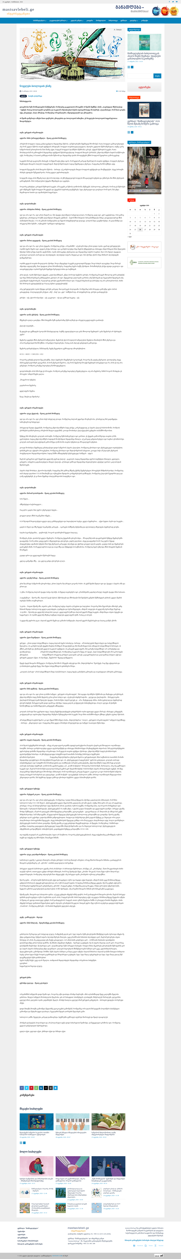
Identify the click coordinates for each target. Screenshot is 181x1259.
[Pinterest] (31, 1088)
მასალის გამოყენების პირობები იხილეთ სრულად (144, 1240)
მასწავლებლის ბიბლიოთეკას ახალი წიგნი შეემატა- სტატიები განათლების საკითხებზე (144, 56)
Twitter (151, 1245)
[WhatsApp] (36, 1088)
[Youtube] (176, 2)
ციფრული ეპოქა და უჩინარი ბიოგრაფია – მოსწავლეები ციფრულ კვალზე (113, 1191)
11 (135, 221)
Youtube (161, 1245)
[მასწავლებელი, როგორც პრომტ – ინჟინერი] (25, 1193)
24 (130, 229)
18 (135, 225)
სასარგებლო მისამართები (28, 1241)
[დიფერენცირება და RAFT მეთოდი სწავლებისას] (97, 1208)
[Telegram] (55, 1088)
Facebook (140, 1245)
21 (150, 225)
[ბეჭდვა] (51, 1088)
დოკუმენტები (23, 1238)
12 (140, 221)
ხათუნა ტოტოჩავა (35, 96)
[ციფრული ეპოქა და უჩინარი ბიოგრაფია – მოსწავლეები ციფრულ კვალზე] (97, 1193)
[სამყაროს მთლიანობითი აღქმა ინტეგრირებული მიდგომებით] (108, 1121)
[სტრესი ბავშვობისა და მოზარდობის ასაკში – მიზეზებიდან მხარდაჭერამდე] (37, 1166)
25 (135, 229)
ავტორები (21, 1234)
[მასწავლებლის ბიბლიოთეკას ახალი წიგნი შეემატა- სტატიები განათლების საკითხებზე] (144, 42)
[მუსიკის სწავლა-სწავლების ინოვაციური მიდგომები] (72, 1121)
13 (145, 221)
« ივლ (129, 237)
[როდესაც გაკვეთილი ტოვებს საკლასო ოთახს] (61, 1208)
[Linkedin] (41, 1088)
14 (150, 221)
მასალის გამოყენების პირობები (30, 1244)
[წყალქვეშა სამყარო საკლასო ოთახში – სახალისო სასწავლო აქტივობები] (37, 1121)
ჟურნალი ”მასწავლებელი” (28, 1228)
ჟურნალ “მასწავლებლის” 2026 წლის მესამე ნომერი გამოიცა (143, 122)
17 (130, 225)
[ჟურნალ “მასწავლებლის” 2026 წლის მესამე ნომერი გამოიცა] (144, 110)
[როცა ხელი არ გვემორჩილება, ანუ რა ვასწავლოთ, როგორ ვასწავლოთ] (72, 1166)
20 (145, 225)
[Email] (46, 1088)
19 (140, 225)
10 (130, 221)
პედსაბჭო (21, 1231)
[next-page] (24, 1142)
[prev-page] (21, 1142)
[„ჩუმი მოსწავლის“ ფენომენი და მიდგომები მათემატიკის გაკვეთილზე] (108, 1166)
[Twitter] (173, 2)
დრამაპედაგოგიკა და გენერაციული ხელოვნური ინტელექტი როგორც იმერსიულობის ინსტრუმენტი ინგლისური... (77, 1193)
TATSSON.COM (57, 1256)
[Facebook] (169, 2)
